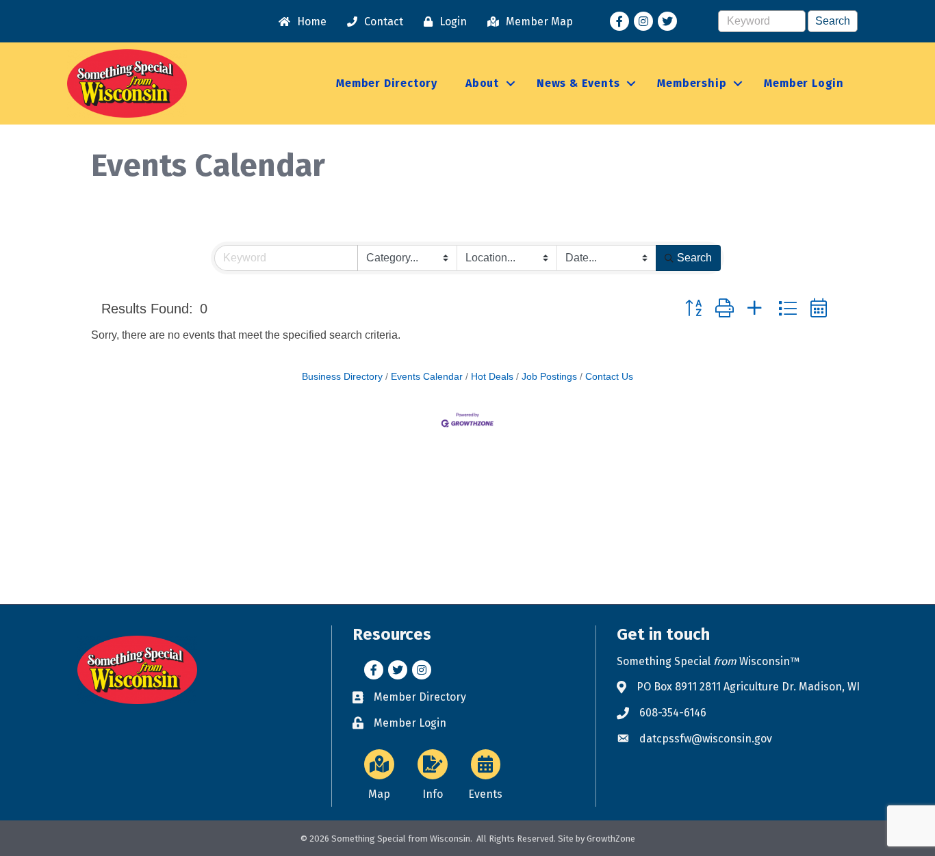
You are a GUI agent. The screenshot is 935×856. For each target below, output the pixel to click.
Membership (691, 83)
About (482, 83)
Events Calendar (427, 377)
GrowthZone (611, 838)
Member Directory (386, 83)
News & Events (578, 83)
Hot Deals (492, 377)
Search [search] (694, 257)
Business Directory (342, 377)
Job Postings (549, 377)
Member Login (804, 83)
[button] (693, 308)
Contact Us (609, 377)
